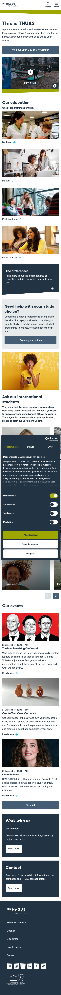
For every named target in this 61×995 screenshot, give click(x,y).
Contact (11, 955)
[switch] (54, 504)
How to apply (14, 947)
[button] (30, 73)
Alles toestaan (31, 535)
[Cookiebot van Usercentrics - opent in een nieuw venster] (45, 439)
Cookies (11, 931)
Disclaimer (12, 939)
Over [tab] (50, 447)
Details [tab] (30, 447)
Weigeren (30, 553)
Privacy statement (16, 922)
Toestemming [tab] (11, 447)
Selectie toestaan (30, 544)
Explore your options (30, 340)
